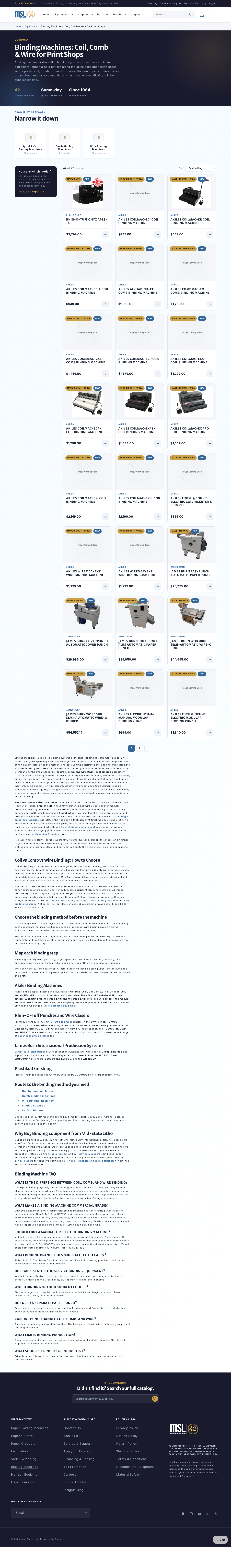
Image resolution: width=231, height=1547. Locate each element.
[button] (63, 14)
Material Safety (128, 1474)
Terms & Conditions (131, 1459)
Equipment (31, 26)
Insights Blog (74, 1490)
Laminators (19, 1451)
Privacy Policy (127, 1428)
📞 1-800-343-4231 (26, 3)
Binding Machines (24, 1467)
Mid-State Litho (30, 1539)
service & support (89, 1153)
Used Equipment (24, 1482)
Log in (212, 3)
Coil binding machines (37, 1091)
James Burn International (30, 1051)
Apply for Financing (79, 1451)
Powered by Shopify (52, 1539)
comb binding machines (104, 900)
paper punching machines (33, 1035)
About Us (71, 1436)
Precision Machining (195, 3)
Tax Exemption (75, 1467)
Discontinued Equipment (135, 1467)
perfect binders (24, 1160)
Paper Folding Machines (29, 1428)
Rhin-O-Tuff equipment (58, 1021)
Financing (152, 3)
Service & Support (170, 3)
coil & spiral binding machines (74, 827)
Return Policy (126, 1443)
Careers (70, 1474)
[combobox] (174, 14)
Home (18, 26)
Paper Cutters (22, 1436)
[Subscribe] (85, 1513)
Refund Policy (127, 1436)
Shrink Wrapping (23, 1459)
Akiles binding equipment (60, 1005)
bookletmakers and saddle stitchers (93, 1160)
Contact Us (72, 1428)
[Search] (191, 14)
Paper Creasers (23, 1443)
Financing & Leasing (79, 1459)
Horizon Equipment (26, 1474)
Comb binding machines (38, 1096)
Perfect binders (33, 1110)
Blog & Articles (75, 1482)
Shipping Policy (128, 1451)
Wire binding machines (38, 1100)
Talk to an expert (29, 191)
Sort (181, 168)
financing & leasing (47, 834)
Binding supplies (33, 1105)
